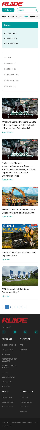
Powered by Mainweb (7, 426)
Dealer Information (11, 43)
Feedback (23, 411)
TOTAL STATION (7, 350)
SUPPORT (25, 339)
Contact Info (24, 397)
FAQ (21, 345)
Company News (10, 33)
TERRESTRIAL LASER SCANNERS (9, 360)
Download (23, 350)
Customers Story (10, 38)
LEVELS (4, 372)
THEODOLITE (6, 382)
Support (19, 16)
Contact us (34, 16)
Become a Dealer (26, 402)
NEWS (5, 391)
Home (4, 16)
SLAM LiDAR (6, 354)
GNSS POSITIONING (9, 345)
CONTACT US (26, 391)
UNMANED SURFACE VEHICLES (9, 367)
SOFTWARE (6, 386)
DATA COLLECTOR (8, 377)
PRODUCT (7, 339)
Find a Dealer (24, 407)
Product (11, 16)
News (26, 16)
